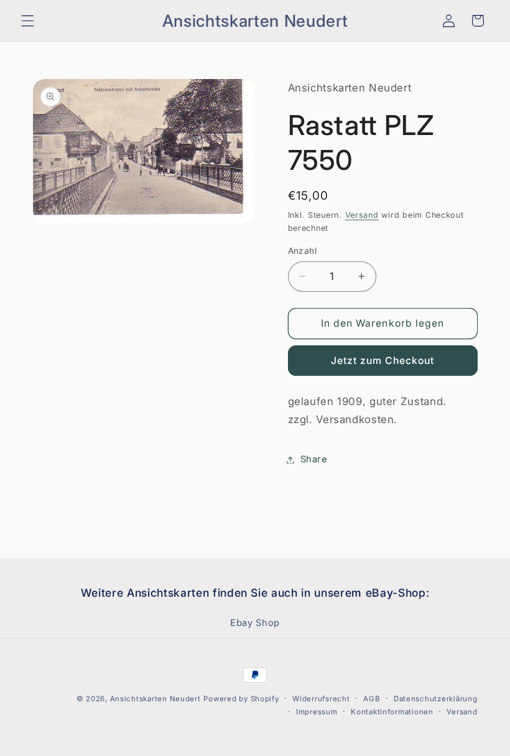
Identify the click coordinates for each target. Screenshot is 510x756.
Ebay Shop (255, 622)
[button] (27, 20)
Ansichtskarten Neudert (155, 698)
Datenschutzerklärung (436, 698)
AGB (371, 698)
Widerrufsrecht (321, 698)
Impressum (317, 711)
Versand (362, 215)
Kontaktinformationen (392, 711)
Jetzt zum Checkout (383, 360)
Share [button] (314, 459)
